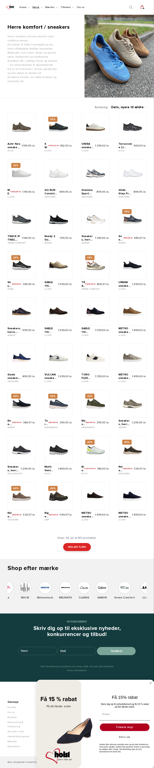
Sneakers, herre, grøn (124, 422)
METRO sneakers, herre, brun (125, 330)
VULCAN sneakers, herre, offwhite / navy (51, 376)
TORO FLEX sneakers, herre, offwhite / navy (88, 376)
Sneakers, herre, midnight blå (14, 330)
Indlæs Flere (77, 546)
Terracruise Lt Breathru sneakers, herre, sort (125, 145)
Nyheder (12, 741)
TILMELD (116, 651)
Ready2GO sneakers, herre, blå (10, 422)
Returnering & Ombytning (15, 724)
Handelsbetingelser (19, 736)
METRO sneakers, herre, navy (125, 514)
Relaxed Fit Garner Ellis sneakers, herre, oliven (121, 468)
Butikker (12, 717)
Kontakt (12, 707)
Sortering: (101, 107)
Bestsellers (14, 746)
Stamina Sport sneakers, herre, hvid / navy (88, 191)
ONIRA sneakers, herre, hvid (88, 145)
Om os (11, 712)
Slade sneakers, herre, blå (14, 376)
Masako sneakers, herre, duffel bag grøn (84, 422)
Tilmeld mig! (124, 727)
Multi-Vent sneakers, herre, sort (51, 468)
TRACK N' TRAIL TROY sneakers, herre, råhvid (83, 284)
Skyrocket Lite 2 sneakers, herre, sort (10, 284)
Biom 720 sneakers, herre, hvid (83, 468)
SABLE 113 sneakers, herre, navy (87, 330)
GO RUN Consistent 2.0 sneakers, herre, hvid (51, 191)
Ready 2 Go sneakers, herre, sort (51, 238)
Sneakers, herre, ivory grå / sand (87, 238)
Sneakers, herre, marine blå (13, 468)
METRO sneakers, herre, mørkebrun (88, 514)
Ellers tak (124, 737)
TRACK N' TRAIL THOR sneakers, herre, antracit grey (14, 238)
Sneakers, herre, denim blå (121, 238)
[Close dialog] (150, 683)
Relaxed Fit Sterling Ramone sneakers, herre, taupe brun (10, 514)
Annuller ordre (16, 731)
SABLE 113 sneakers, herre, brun (50, 330)
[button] (24, 7)
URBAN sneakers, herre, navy (124, 284)
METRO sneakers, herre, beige (125, 376)
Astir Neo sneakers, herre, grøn (14, 145)
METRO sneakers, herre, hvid (9, 191)
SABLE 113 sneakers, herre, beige (50, 284)
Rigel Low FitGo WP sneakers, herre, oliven (47, 514)
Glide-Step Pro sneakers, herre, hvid (125, 191)
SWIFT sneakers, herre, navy (46, 145)
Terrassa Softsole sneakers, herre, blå (47, 422)
